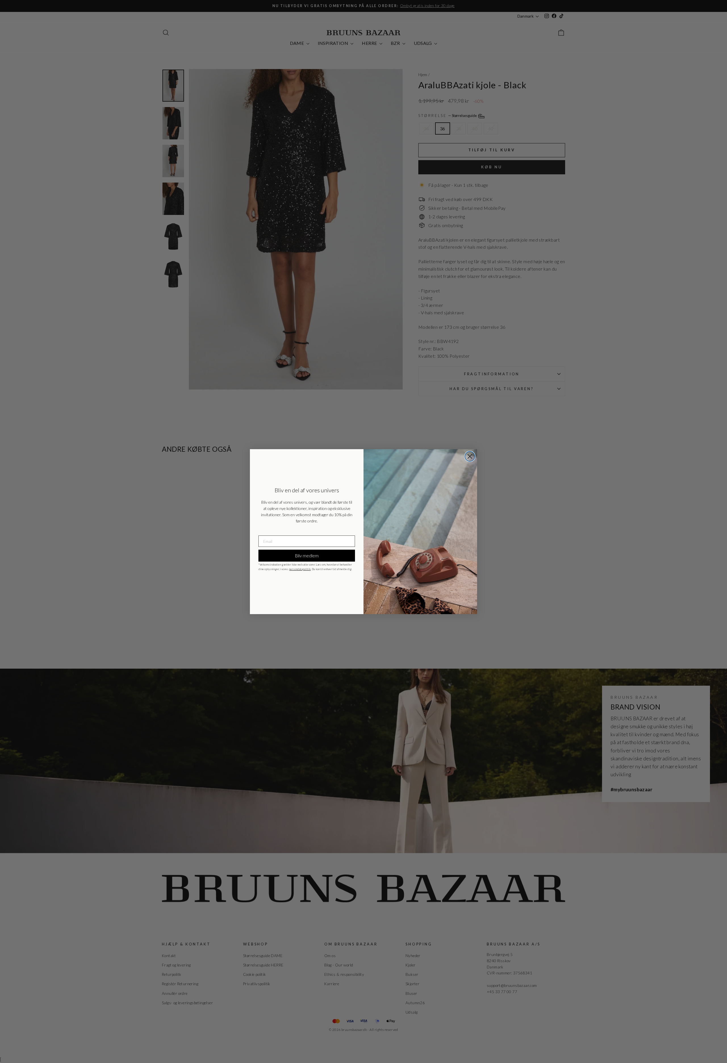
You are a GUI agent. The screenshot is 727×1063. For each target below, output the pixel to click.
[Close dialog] (470, 456)
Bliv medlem (307, 555)
